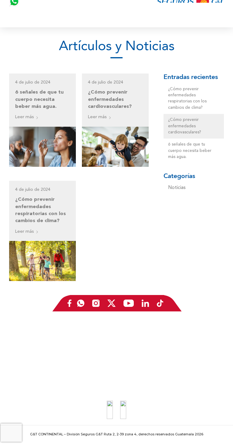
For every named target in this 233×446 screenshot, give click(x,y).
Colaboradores (109, 360)
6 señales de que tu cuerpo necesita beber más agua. (39, 99)
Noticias (177, 187)
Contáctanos (191, 334)
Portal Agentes (109, 369)
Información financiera (32, 343)
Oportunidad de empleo (117, 334)
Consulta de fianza (196, 352)
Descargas (22, 369)
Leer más (24, 117)
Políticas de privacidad (200, 369)
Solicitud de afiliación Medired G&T (127, 343)
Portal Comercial (110, 378)
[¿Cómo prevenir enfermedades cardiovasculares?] (115, 147)
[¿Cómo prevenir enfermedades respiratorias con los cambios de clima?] (42, 261)
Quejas (186, 343)
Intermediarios (108, 352)
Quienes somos (26, 334)
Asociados (189, 360)
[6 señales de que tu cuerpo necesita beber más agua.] (42, 147)
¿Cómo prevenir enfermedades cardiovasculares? (110, 99)
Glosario (19, 352)
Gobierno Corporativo (32, 360)
